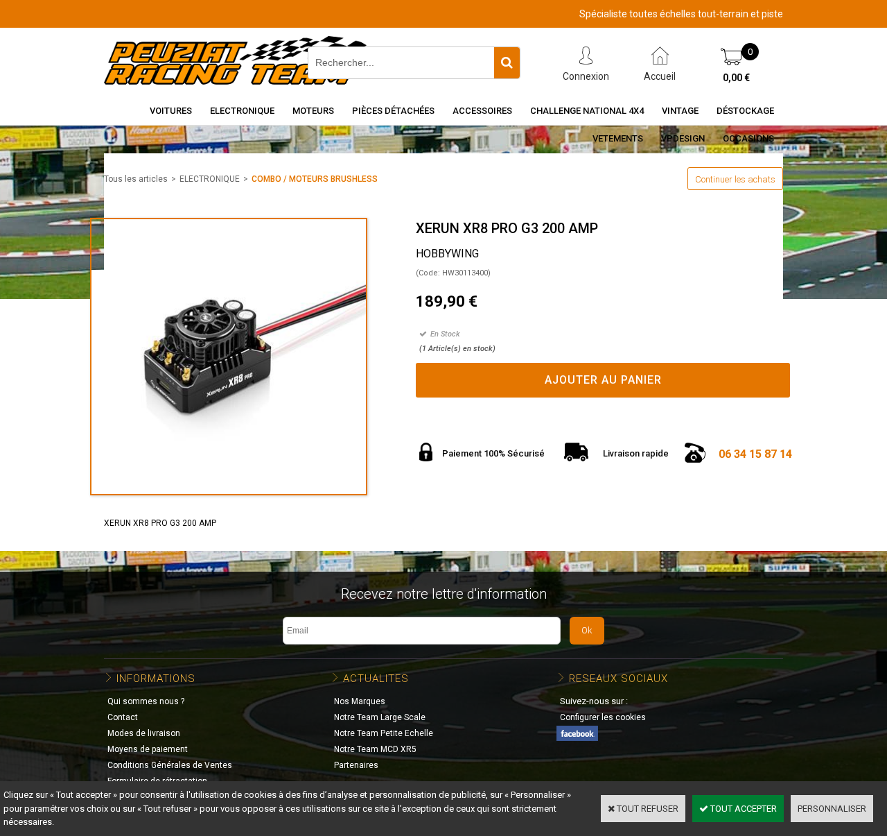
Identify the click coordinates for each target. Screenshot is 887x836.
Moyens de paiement (147, 749)
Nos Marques (359, 701)
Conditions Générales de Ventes (169, 765)
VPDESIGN (683, 138)
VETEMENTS (617, 138)
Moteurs (313, 110)
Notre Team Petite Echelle (383, 733)
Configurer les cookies (603, 717)
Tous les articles (136, 179)
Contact (122, 717)
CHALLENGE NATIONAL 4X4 (587, 110)
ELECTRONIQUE (209, 179)
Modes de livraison (143, 733)
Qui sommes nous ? (145, 701)
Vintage (680, 110)
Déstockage (745, 110)
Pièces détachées (393, 110)
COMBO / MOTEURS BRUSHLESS (315, 179)
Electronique (242, 110)
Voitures (171, 110)
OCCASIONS (748, 138)
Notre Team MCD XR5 (375, 749)
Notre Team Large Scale (379, 717)
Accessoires (482, 110)
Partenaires (356, 765)
